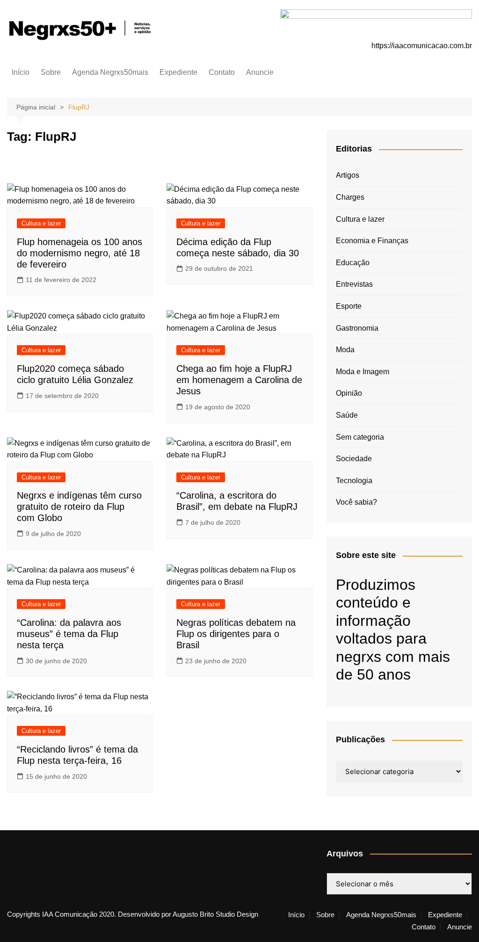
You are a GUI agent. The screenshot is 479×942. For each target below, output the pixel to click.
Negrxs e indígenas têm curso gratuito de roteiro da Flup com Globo (79, 506)
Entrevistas (354, 284)
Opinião (349, 393)
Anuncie (260, 72)
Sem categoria (360, 437)
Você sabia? (356, 502)
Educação (353, 263)
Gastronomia (357, 328)
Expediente (178, 72)
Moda (345, 350)
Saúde (347, 415)
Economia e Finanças (372, 241)
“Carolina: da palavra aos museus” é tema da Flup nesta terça (69, 633)
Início (20, 72)
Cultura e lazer (41, 223)
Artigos (347, 175)
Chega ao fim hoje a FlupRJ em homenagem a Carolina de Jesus (239, 379)
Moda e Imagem (362, 372)
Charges (350, 197)
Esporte (349, 306)
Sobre (51, 72)
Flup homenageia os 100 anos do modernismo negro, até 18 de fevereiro (79, 253)
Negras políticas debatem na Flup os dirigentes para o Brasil (236, 633)
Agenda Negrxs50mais (110, 72)
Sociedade (354, 459)
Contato (222, 72)
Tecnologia (354, 481)
